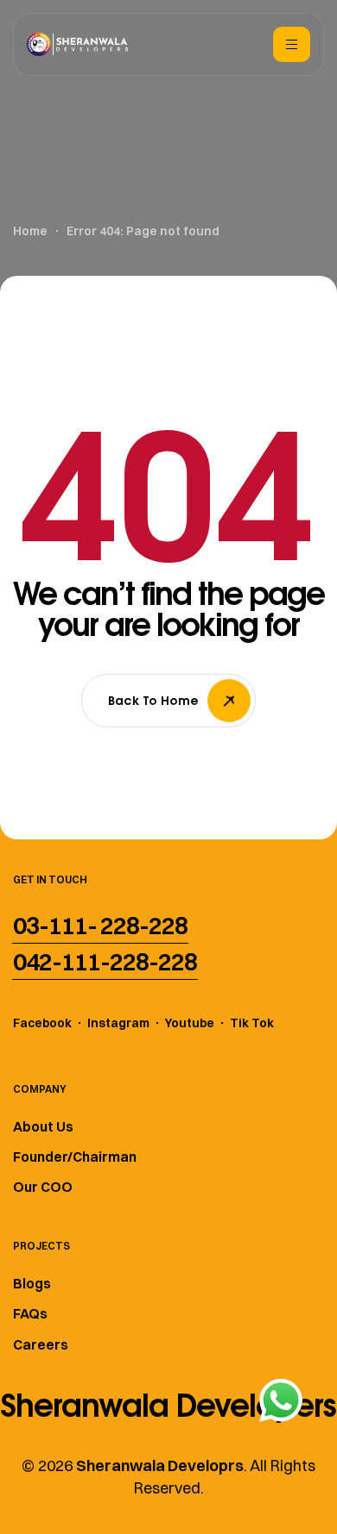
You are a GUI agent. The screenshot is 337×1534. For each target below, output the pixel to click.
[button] (100, 925)
